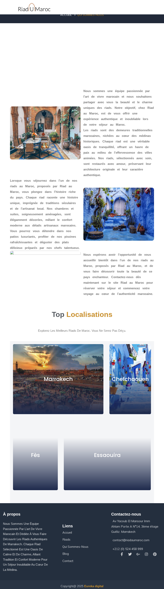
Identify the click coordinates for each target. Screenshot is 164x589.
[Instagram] (146, 554)
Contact (67, 561)
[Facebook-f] (121, 554)
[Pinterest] (154, 554)
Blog (65, 554)
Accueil (66, 15)
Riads (66, 539)
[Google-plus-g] (138, 554)
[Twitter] (129, 554)
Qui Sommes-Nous (75, 547)
